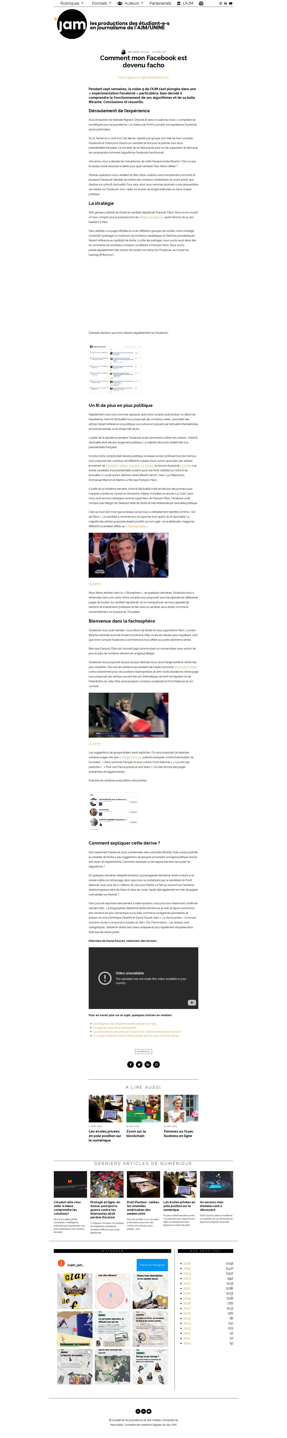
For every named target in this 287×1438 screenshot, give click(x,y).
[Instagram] (221, 3)
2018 (187, 1303)
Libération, (112, 465)
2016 (187, 1313)
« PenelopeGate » (137, 526)
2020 (187, 1293)
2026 (187, 1263)
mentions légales (151, 1424)
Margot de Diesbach (151, 217)
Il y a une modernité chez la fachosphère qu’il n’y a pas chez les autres (136, 1035)
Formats (99, 3)
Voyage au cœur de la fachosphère (114, 1027)
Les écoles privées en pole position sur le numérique (105, 1135)
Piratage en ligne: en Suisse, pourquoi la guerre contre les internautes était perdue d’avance (105, 1209)
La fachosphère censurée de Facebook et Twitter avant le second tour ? (137, 1031)
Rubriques (69, 3)
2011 (187, 1338)
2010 (187, 1343)
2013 (187, 1328)
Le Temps (147, 465)
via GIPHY (95, 583)
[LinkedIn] (225, 3)
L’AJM (187, 3)
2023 (187, 1278)
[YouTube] (230, 3)
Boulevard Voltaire (185, 667)
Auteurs (131, 3)
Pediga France (130, 757)
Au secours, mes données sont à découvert (211, 1206)
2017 (187, 1308)
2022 (187, 1283)
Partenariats (160, 3)
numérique (143, 1051)
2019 (187, 1298)
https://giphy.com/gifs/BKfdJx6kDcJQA (143, 77)
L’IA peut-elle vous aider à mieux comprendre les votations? (67, 1207)
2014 (187, 1323)
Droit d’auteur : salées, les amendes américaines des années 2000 (143, 1207)
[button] (75, 1291)
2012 (187, 1333)
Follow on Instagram (152, 1265)
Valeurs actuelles (129, 465)
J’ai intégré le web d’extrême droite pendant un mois (124, 1023)
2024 (187, 1273)
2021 (187, 1288)
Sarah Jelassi (141, 52)
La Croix (185, 465)
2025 (187, 1268)
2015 (187, 1318)
